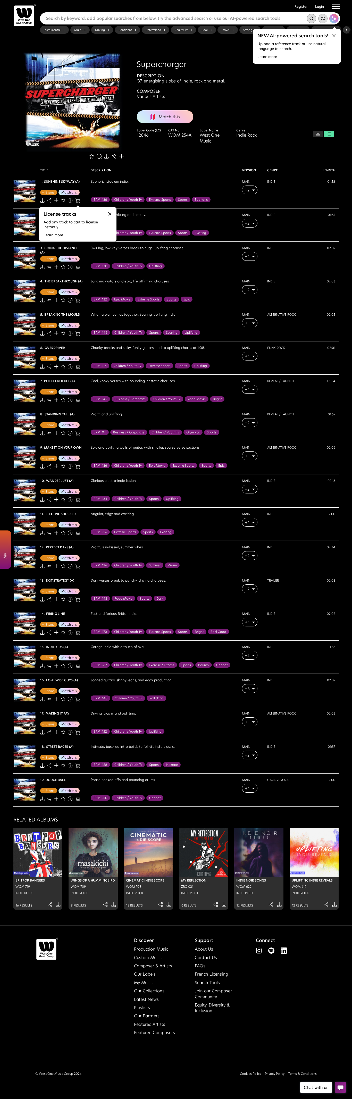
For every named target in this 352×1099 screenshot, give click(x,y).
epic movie (122, 299)
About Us (204, 949)
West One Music (210, 138)
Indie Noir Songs (251, 880)
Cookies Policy (250, 1073)
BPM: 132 (100, 299)
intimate (172, 764)
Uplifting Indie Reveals (312, 880)
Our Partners (147, 1016)
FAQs (200, 966)
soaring (172, 332)
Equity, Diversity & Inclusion (212, 1008)
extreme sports (160, 199)
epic (186, 299)
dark (159, 598)
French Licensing (211, 974)
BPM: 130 (100, 266)
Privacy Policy (274, 1073)
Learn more (267, 56)
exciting (200, 233)
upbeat (222, 665)
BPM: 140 (100, 698)
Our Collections (149, 991)
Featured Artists (149, 1024)
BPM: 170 (100, 632)
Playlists (142, 1008)
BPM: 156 (100, 532)
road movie (197, 399)
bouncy (203, 665)
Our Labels (145, 974)
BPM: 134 (100, 499)
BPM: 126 (100, 565)
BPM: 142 (100, 399)
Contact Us (206, 958)
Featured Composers (154, 1033)
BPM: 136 (100, 199)
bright (217, 399)
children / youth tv (128, 199)
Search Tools (207, 983)
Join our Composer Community (213, 994)
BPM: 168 (100, 764)
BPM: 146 (100, 332)
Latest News (146, 999)
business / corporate (130, 399)
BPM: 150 (100, 798)
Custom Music (148, 958)
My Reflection (193, 880)
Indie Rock (246, 135)
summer (155, 565)
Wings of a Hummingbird (93, 880)
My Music (143, 983)
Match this (69, 192)
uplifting (155, 266)
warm (172, 565)
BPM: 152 (100, 731)
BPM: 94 (100, 432)
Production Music (151, 949)
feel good (218, 632)
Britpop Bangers (30, 880)
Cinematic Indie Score (145, 880)
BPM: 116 (100, 366)
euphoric (201, 199)
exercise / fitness (161, 665)
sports (183, 199)
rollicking (156, 698)
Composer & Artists (153, 966)
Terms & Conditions (302, 1073)
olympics (193, 432)
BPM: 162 (100, 665)
